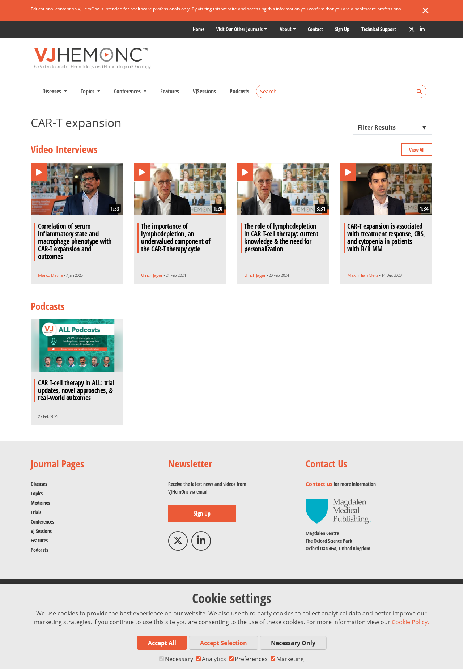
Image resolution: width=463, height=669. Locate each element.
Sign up (342, 29)
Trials (36, 512)
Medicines (40, 502)
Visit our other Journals (239, 29)
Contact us (319, 483)
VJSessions (204, 91)
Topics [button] (88, 91)
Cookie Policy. (410, 622)
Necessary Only (293, 643)
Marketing (290, 659)
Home (198, 29)
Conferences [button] (128, 91)
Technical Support (378, 29)
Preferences (251, 659)
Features (169, 91)
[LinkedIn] (422, 29)
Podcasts (239, 91)
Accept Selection (223, 643)
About (286, 29)
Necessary (179, 659)
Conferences (42, 521)
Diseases (39, 483)
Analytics (214, 659)
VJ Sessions (41, 531)
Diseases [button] (52, 91)
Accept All (162, 643)
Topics (37, 493)
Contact (315, 29)
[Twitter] (411, 29)
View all (416, 149)
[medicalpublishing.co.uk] (338, 510)
